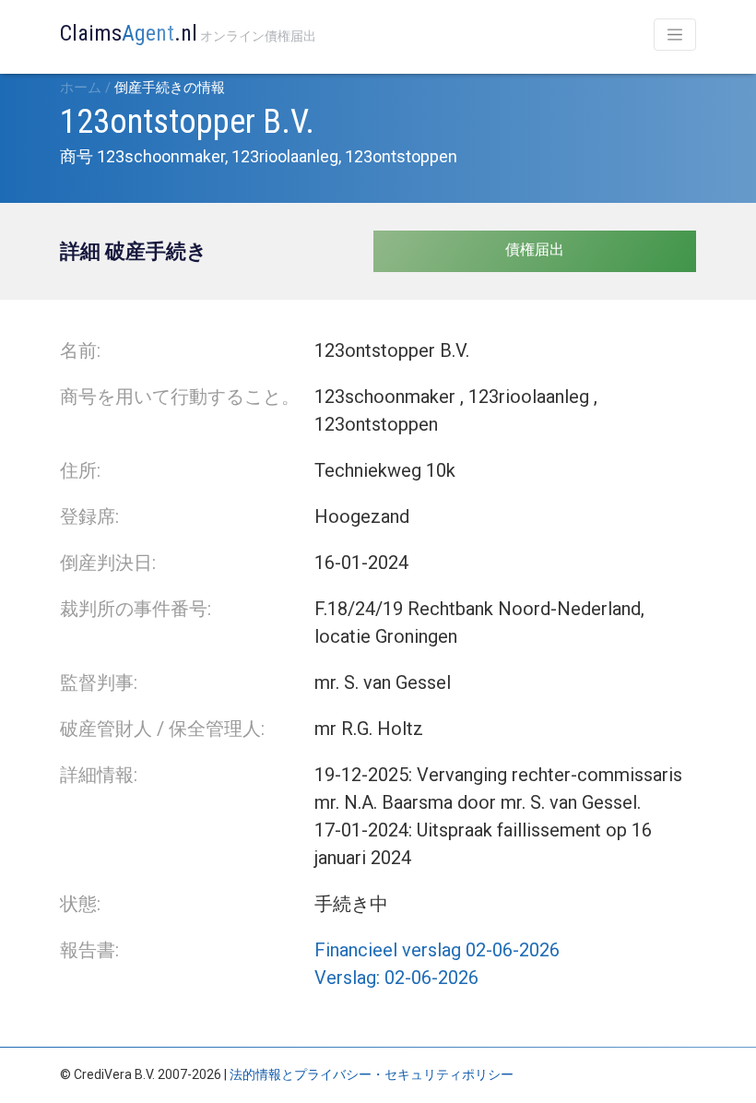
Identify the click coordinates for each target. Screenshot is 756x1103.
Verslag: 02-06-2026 (396, 978)
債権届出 (534, 249)
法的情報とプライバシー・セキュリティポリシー (372, 1074)
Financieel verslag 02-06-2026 (437, 950)
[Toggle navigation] (675, 34)
